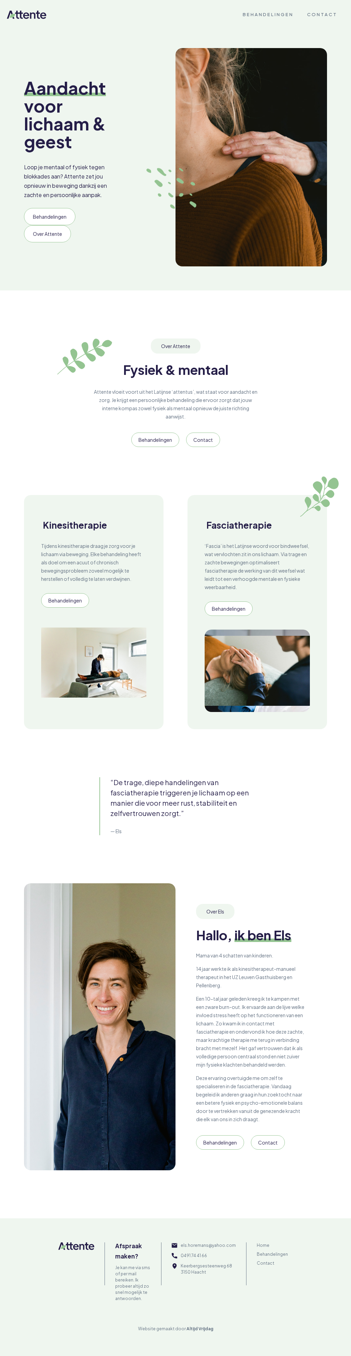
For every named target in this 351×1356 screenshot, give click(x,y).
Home (263, 1245)
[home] (26, 14)
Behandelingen (268, 14)
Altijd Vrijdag (199, 1328)
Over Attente (47, 234)
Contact (322, 14)
